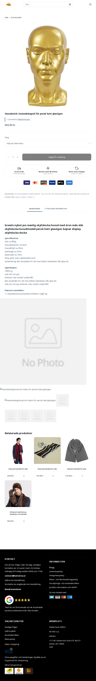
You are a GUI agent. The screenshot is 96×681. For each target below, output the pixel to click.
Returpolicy (10, 639)
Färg (7, 137)
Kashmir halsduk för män (76, 469)
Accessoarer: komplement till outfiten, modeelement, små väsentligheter (52, 194)
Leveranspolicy (56, 571)
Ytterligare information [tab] (56, 209)
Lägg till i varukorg (56, 157)
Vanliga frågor (11, 627)
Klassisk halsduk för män (18, 469)
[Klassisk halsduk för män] (18, 450)
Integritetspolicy (56, 575)
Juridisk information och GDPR (63, 587)
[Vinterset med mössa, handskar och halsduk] (18, 493)
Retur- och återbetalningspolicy (63, 579)
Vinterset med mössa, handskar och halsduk (18, 513)
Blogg (51, 567)
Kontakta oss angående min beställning (22, 584)
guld (17, 197)
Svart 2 (30, 197)
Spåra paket (10, 631)
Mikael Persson (24, 119)
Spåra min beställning (14, 580)
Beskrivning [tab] (34, 209)
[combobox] (46, 4)
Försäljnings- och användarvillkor (64, 583)
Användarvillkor (12, 635)
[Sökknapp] (70, 4)
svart (23, 197)
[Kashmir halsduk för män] (76, 450)
